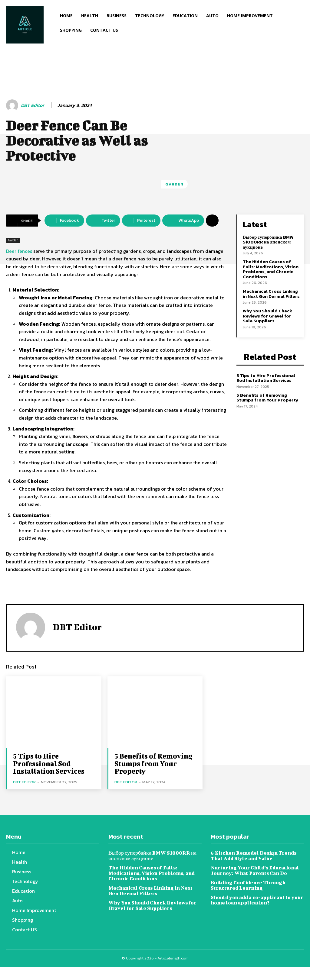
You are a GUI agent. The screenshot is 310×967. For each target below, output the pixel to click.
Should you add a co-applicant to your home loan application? (257, 899)
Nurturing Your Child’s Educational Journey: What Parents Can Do (255, 870)
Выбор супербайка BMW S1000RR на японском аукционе (268, 242)
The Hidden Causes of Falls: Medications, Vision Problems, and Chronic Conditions (270, 269)
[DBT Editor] (13, 105)
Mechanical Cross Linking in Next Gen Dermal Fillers (271, 294)
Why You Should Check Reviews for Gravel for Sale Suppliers (267, 315)
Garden (174, 184)
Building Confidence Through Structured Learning (248, 885)
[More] (212, 220)
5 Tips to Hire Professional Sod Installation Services (265, 378)
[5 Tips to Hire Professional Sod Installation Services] (53, 712)
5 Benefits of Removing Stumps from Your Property (267, 398)
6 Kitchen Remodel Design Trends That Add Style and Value (253, 855)
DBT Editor (32, 105)
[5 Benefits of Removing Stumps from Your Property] (155, 712)
